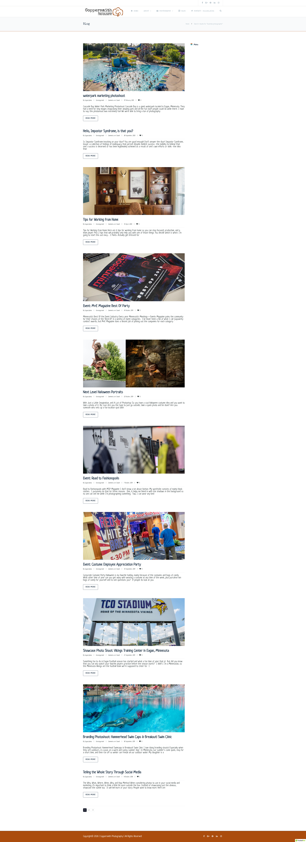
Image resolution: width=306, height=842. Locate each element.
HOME (136, 11)
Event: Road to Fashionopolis (101, 478)
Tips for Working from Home (100, 220)
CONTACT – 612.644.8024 (204, 11)
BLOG (183, 11)
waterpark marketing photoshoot (104, 96)
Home (187, 24)
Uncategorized (100, 100)
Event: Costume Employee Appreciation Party (112, 565)
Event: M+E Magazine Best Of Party (106, 306)
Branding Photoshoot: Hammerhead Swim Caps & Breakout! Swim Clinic (127, 737)
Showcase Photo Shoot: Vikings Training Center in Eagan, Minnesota (126, 651)
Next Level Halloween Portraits (103, 392)
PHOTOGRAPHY (165, 11)
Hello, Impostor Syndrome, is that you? (108, 131)
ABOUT (146, 11)
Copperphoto (88, 100)
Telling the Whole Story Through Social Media (112, 772)
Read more (91, 118)
